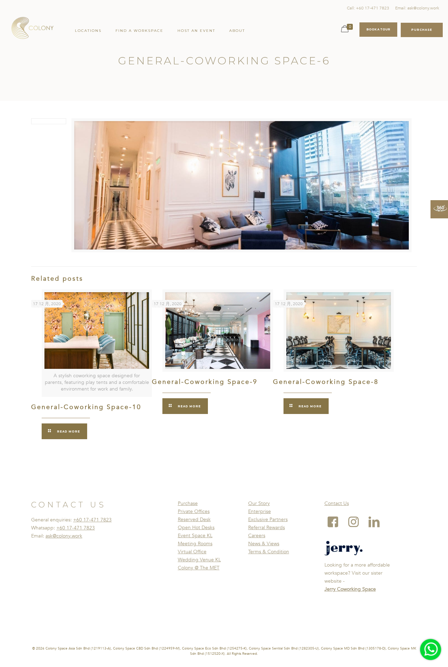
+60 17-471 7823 (92, 520)
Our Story (259, 503)
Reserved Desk (194, 519)
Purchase (188, 503)
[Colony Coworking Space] (32, 27)
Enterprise (259, 511)
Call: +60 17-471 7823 (368, 8)
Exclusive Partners (268, 519)
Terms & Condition (268, 551)
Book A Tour (378, 29)
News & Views (263, 543)
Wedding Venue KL (199, 559)
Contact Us (336, 503)
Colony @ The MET (198, 567)
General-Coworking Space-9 (205, 382)
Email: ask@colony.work (417, 8)
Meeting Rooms (195, 543)
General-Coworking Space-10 (86, 407)
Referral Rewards (266, 527)
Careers (256, 535)
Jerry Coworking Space (350, 589)
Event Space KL (195, 535)
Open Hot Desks (196, 527)
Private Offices (194, 511)
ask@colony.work (64, 536)
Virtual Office (192, 551)
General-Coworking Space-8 (326, 382)
